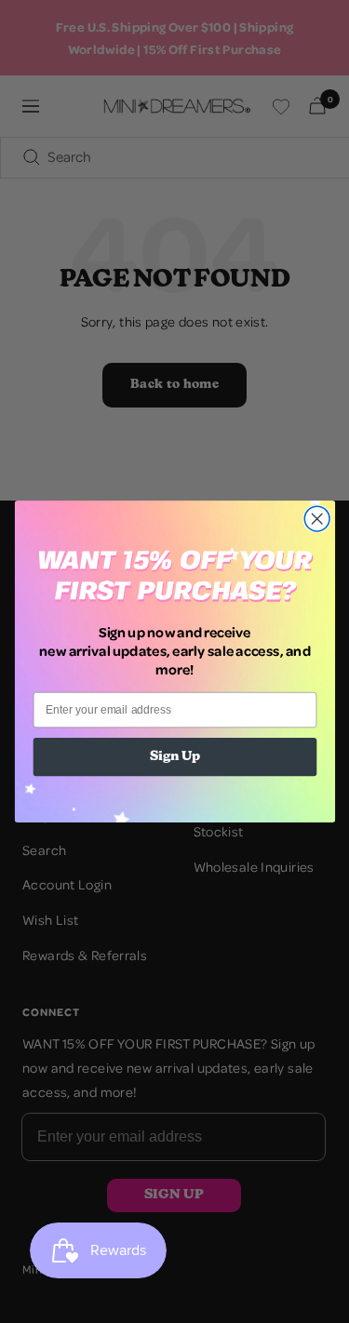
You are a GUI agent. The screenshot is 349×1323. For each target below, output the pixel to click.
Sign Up (174, 757)
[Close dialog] (316, 518)
